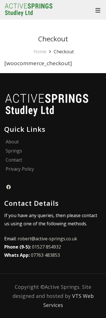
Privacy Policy (20, 169)
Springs (14, 151)
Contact (14, 160)
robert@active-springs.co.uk (47, 239)
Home (40, 51)
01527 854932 (46, 247)
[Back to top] (90, 302)
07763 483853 (45, 255)
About (12, 142)
